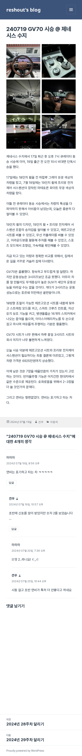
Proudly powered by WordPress (25, 750)
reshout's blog (23, 9)
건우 (41, 422)
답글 (11, 482)
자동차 (54, 422)
